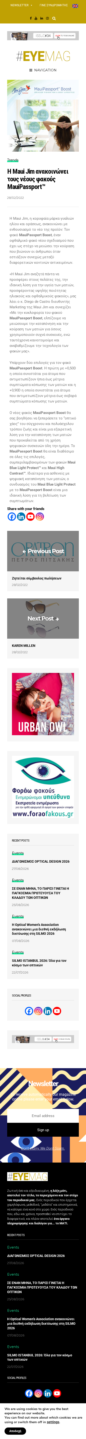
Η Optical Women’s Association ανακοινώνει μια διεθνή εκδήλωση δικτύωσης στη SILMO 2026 (39, 929)
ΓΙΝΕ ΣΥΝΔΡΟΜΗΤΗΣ (54, 5)
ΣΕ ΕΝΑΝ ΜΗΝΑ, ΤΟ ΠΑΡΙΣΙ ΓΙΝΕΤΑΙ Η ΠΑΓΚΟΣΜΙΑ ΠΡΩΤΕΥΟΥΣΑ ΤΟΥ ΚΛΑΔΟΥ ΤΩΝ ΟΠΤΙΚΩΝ (40, 893)
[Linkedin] (21, 516)
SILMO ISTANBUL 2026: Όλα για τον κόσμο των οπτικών (39, 963)
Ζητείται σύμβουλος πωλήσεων (36, 578)
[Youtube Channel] (57, 1011)
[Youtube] (30, 516)
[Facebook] (12, 516)
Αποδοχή (15, 1431)
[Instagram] (40, 516)
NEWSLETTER (19, 5)
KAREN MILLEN (23, 646)
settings (53, 1422)
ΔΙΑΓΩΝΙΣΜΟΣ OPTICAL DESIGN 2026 (41, 861)
